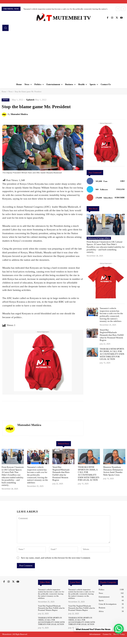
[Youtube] (121, 18)
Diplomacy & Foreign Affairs (99, 238)
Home (4, 92)
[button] (5, 28)
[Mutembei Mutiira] (5, 114)
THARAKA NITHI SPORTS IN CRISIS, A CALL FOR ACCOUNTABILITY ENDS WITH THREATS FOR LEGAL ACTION (112, 354)
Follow (120, 189)
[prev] (118, 9)
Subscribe (120, 198)
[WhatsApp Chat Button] (119, 629)
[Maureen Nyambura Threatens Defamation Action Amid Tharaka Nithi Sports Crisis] (114, 456)
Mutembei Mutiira (19, 114)
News (10, 92)
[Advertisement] (63, 56)
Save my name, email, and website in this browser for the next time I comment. (56, 558)
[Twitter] (116, 18)
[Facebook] (107, 18)
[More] (121, 114)
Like (122, 181)
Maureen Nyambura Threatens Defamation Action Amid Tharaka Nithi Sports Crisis (113, 471)
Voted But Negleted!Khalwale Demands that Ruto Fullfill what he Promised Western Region (112, 335)
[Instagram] (112, 18)
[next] (123, 9)
